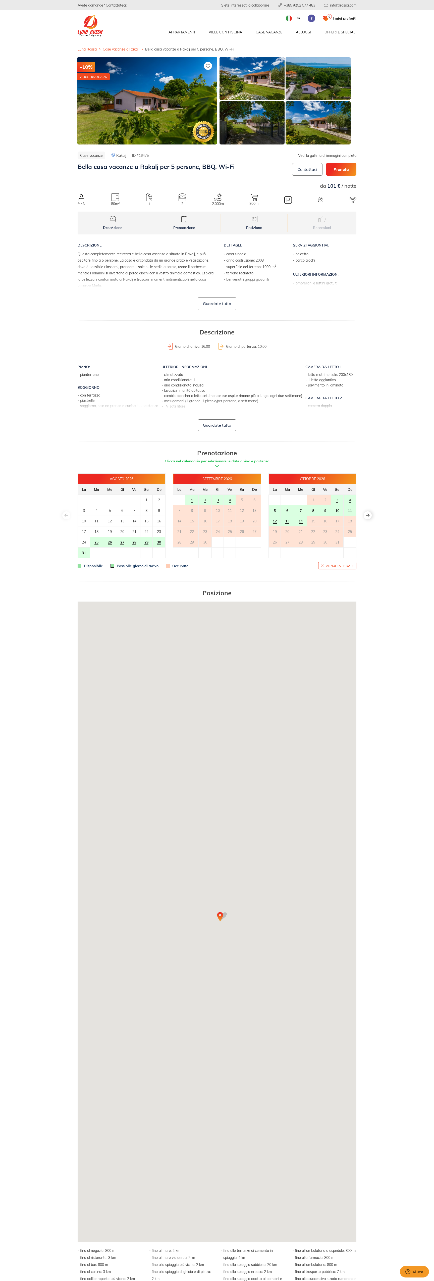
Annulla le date (340, 566)
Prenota (341, 169)
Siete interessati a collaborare (245, 5)
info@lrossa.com (343, 5)
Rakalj (121, 155)
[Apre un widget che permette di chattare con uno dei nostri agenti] (414, 1272)
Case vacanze (269, 32)
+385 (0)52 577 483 (299, 5)
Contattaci (307, 169)
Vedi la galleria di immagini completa (327, 155)
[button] (368, 515)
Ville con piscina (225, 32)
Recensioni (322, 227)
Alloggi (303, 32)
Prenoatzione (184, 227)
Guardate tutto (217, 303)
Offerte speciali (340, 32)
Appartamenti (182, 32)
